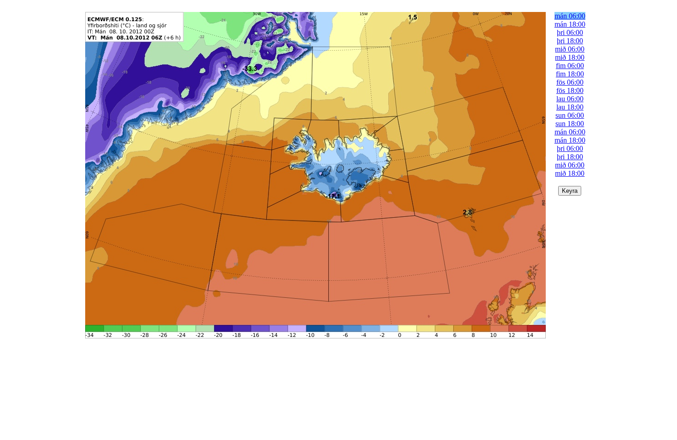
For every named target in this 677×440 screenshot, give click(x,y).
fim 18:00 (570, 74)
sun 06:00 (569, 115)
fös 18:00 (570, 90)
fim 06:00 (570, 65)
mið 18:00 (569, 57)
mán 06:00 (569, 16)
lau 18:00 (570, 107)
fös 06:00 (570, 82)
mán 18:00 (569, 24)
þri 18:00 (570, 41)
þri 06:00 (570, 32)
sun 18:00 (569, 123)
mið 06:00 (569, 49)
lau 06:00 (570, 99)
